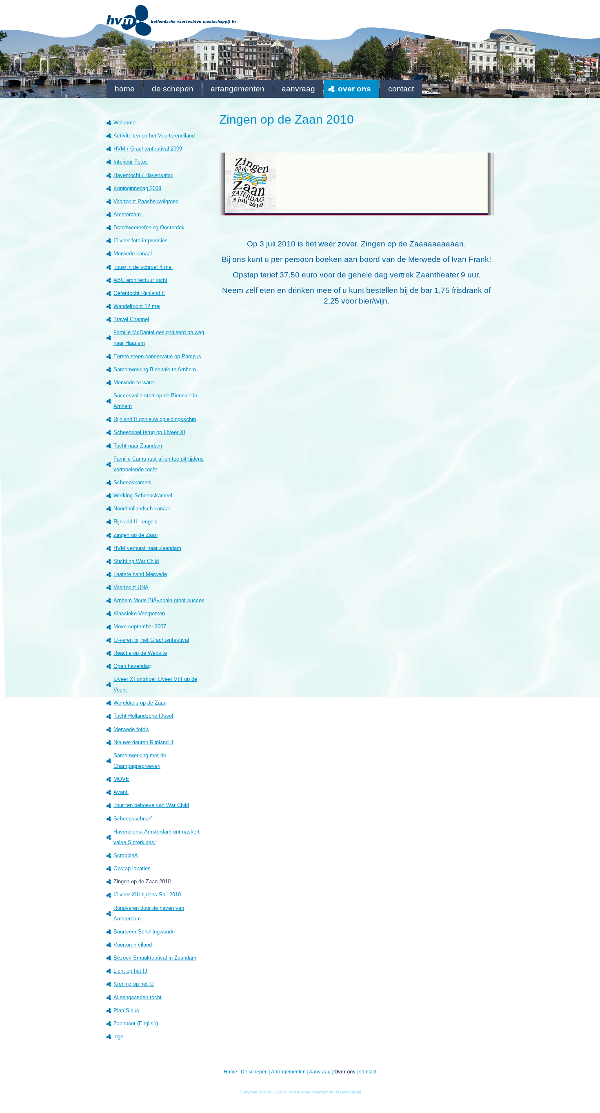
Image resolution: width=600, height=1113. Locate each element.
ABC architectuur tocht (140, 280)
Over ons (354, 88)
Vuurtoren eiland (132, 945)
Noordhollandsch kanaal (141, 509)
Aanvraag (298, 88)
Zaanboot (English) (135, 1023)
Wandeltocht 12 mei (136, 306)
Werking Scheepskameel (142, 495)
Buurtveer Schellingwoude (144, 932)
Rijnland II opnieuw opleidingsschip (154, 419)
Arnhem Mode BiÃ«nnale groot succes (158, 600)
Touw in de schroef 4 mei (143, 267)
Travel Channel (131, 319)
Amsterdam (127, 214)
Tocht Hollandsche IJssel (143, 716)
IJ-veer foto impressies (140, 240)
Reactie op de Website (140, 653)
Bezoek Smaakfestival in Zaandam (154, 958)
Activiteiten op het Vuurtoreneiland (154, 136)
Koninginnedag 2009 (137, 188)
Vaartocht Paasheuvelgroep (145, 201)
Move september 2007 (139, 626)
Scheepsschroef (132, 819)
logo (118, 1036)
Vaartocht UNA (131, 587)
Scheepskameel (132, 482)
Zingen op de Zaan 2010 (142, 881)
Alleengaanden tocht (137, 997)
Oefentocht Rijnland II (139, 293)
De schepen (172, 88)
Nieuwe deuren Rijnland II (143, 742)
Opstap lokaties (132, 868)
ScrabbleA (125, 855)
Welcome (124, 123)
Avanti (121, 792)
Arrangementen (237, 88)
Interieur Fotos (130, 162)
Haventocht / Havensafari (143, 175)
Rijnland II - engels (135, 522)
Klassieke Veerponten (139, 613)
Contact (401, 88)
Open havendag (132, 666)
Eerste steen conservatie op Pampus (157, 356)
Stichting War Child (136, 561)
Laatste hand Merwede (140, 574)
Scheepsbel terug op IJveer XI (149, 432)
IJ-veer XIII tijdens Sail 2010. (147, 894)
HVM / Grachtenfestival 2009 (147, 149)
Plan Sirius (126, 1010)
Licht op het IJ (130, 971)
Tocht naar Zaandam (137, 446)
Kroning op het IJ (133, 984)
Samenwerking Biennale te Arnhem (154, 369)
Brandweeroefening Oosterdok (148, 227)
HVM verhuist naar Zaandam (147, 548)
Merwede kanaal (132, 254)
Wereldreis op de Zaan (140, 703)
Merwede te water (134, 382)
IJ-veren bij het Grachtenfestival (151, 640)
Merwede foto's (131, 729)
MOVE (121, 779)
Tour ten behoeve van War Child (151, 805)
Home (125, 88)
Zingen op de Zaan (135, 535)
